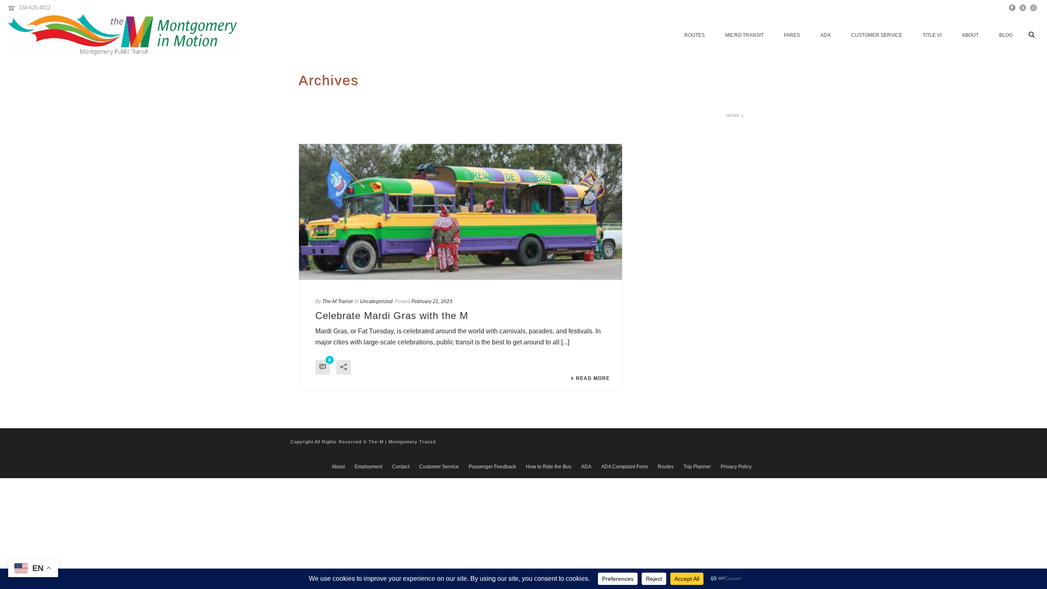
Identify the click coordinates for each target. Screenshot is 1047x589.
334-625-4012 (35, 7)
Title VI (932, 35)
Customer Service (876, 35)
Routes (694, 35)
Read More (593, 378)
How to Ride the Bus (548, 467)
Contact (400, 467)
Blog (1006, 35)
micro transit (744, 35)
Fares (792, 35)
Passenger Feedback (492, 467)
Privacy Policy (736, 467)
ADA (825, 35)
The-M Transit (337, 301)
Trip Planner (697, 467)
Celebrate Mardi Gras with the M (391, 315)
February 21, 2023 (431, 301)
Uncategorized (376, 301)
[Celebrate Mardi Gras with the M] (460, 212)
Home (733, 115)
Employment (368, 467)
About (970, 35)
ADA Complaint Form (624, 467)
